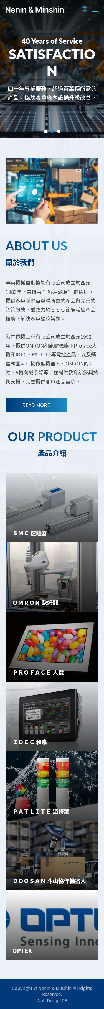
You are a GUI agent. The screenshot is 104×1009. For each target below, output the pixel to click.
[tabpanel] (52, 69)
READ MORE (36, 404)
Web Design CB (52, 1000)
